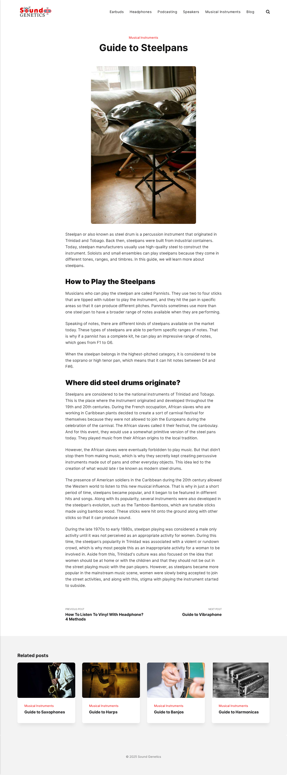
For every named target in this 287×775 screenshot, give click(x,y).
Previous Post (104, 615)
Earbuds (117, 12)
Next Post (202, 612)
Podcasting (167, 12)
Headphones (141, 12)
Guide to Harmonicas (239, 712)
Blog (250, 12)
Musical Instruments (223, 12)
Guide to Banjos (168, 712)
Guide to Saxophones (44, 712)
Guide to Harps (103, 712)
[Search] (268, 12)
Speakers (191, 12)
